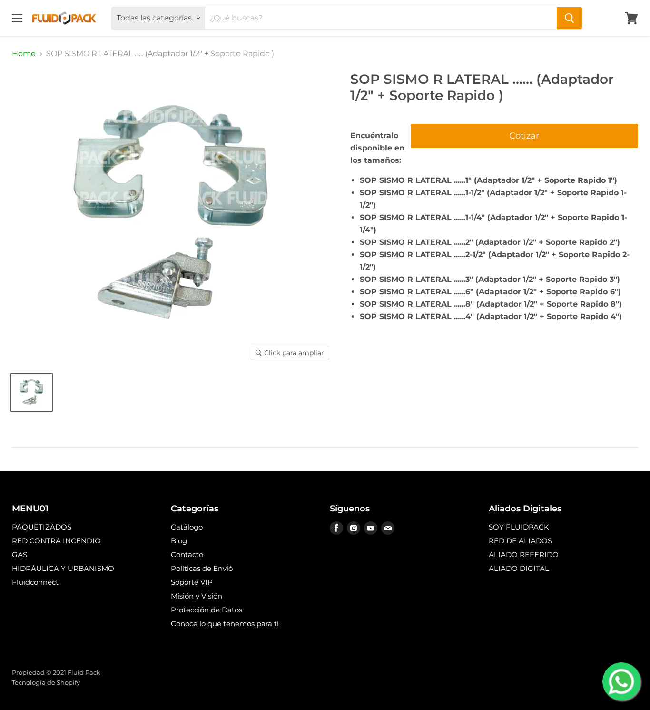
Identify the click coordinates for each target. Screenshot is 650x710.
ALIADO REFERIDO (524, 554)
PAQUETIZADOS (41, 526)
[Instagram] (353, 528)
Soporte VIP (192, 582)
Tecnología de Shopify (46, 682)
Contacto (187, 554)
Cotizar (524, 135)
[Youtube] (370, 528)
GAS (19, 554)
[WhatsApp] (621, 681)
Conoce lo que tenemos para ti (225, 623)
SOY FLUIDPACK (519, 526)
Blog (179, 540)
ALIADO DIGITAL (519, 568)
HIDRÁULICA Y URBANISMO (63, 568)
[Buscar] (569, 18)
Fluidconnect (35, 582)
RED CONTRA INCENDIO (56, 540)
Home (24, 54)
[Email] (387, 528)
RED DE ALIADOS (520, 540)
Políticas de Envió (202, 568)
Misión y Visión (196, 595)
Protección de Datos (206, 609)
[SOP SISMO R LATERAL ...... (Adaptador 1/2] (31, 392)
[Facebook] (336, 528)
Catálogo (187, 526)
